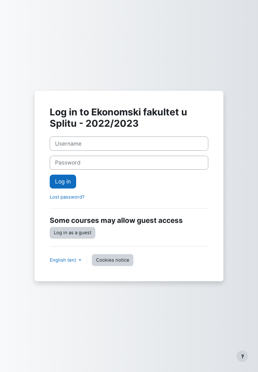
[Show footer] (242, 356)
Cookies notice (112, 260)
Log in (63, 181)
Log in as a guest (72, 232)
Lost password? (67, 197)
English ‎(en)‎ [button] (63, 260)
